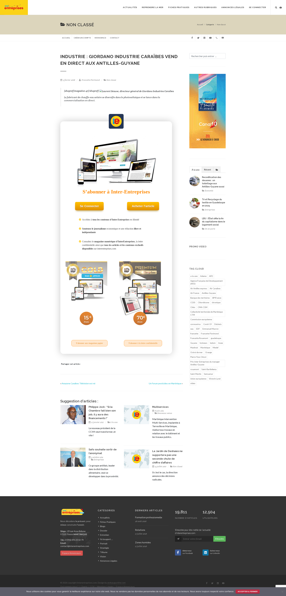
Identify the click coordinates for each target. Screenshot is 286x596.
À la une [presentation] (195, 169)
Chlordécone (203, 302)
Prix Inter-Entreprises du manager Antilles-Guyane (205, 363)
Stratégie (104, 548)
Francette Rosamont (199, 338)
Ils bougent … (106, 539)
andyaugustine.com (116, 582)
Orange (208, 352)
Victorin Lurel (214, 379)
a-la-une (194, 276)
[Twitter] (198, 38)
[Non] (282, 591)
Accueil (200, 24)
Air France (194, 293)
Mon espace (100, 38)
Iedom (213, 343)
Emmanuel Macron (210, 329)
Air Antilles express (198, 288)
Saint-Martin (195, 374)
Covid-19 (207, 324)
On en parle (210, 229)
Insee (220, 343)
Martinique (205, 347)
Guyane (193, 343)
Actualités (105, 517)
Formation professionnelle (148, 517)
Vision (103, 556)
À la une (114, 422)
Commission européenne (201, 319)
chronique (216, 302)
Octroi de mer (196, 352)
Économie (209, 190)
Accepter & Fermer (248, 591)
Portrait (103, 543)
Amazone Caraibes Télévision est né (78, 383)
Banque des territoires (200, 298)
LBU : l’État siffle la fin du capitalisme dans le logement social (213, 221)
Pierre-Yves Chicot (198, 357)
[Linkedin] (204, 38)
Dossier (103, 530)
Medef (215, 347)
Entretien (104, 535)
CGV (92, 586)
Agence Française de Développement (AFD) (206, 282)
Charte (84, 586)
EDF (198, 329)
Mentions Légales (105, 586)
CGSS (192, 302)
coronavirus (195, 324)
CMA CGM (202, 307)
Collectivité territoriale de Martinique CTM (206, 313)
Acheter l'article (143, 206)
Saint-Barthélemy (209, 369)
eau (191, 329)
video (192, 383)
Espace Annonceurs (71, 553)
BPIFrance (216, 298)
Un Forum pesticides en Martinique (165, 383)
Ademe (203, 276)
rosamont (194, 369)
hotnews (203, 343)
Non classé (221, 24)
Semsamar (208, 374)
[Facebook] (192, 38)
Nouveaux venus (164, 413)
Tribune (103, 552)
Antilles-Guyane (209, 293)
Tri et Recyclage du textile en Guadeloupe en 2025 (213, 202)
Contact (114, 38)
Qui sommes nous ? (69, 586)
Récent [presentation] (207, 169)
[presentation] (216, 170)
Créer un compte (82, 38)
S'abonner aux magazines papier (89, 343)
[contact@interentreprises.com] (223, 38)
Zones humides (143, 542)
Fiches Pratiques (108, 522)
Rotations (140, 530)
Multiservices (160, 406)
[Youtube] (210, 38)
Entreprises (99, 459)
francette (194, 333)
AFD (211, 276)
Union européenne (198, 379)
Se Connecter (257, 7)
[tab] (195, 169)
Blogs (102, 526)
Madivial (194, 347)
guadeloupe (216, 338)
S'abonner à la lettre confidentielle (143, 343)
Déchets (218, 324)
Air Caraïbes (215, 288)
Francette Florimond (91, 80)
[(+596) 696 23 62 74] (217, 38)
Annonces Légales (108, 561)
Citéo (192, 307)
